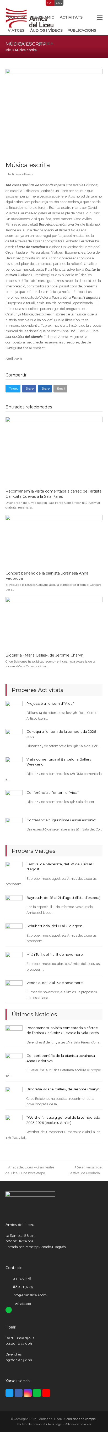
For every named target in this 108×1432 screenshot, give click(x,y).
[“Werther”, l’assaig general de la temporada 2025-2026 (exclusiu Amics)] (14, 1123)
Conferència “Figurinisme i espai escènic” (61, 820)
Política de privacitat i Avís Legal (39, 1424)
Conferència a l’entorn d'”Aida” (52, 792)
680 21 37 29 (23, 1287)
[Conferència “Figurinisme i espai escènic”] (14, 826)
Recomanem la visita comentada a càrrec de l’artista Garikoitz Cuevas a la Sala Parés (53, 494)
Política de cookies (78, 1424)
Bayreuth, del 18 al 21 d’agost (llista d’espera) (63, 897)
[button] (99, 17)
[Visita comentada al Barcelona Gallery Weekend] (14, 765)
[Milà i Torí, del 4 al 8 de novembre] (14, 960)
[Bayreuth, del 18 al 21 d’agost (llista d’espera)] (14, 903)
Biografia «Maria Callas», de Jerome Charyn (44, 655)
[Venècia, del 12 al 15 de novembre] (14, 989)
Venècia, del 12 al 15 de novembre (54, 983)
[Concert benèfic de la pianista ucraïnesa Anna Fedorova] (54, 541)
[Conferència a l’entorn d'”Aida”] (14, 798)
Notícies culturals (20, 174)
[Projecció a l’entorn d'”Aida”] (14, 709)
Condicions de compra (80, 1419)
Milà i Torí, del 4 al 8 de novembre (54, 954)
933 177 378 (22, 1279)
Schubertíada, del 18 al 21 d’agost (54, 926)
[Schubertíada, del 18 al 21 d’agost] (14, 932)
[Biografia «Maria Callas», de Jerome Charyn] (54, 623)
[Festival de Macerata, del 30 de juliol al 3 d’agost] (14, 870)
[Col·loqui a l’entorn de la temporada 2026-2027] (14, 737)
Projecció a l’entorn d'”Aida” (50, 703)
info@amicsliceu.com (30, 1295)
